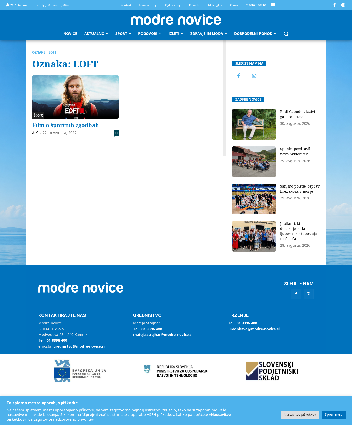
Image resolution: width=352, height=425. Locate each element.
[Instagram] (343, 5)
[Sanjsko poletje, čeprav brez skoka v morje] (254, 199)
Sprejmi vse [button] (333, 414)
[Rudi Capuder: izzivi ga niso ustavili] (254, 124)
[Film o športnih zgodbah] (75, 97)
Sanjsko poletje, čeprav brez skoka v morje (300, 189)
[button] (286, 34)
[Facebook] (334, 5)
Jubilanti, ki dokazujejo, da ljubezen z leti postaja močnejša (298, 231)
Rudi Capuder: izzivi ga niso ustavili (297, 114)
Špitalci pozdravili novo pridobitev (295, 151)
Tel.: (52, 340)
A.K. (35, 132)
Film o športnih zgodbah (65, 125)
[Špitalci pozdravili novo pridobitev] (254, 161)
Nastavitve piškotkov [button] (300, 414)
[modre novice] (176, 19)
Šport (38, 115)
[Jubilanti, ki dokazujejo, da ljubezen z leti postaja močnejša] (254, 236)
